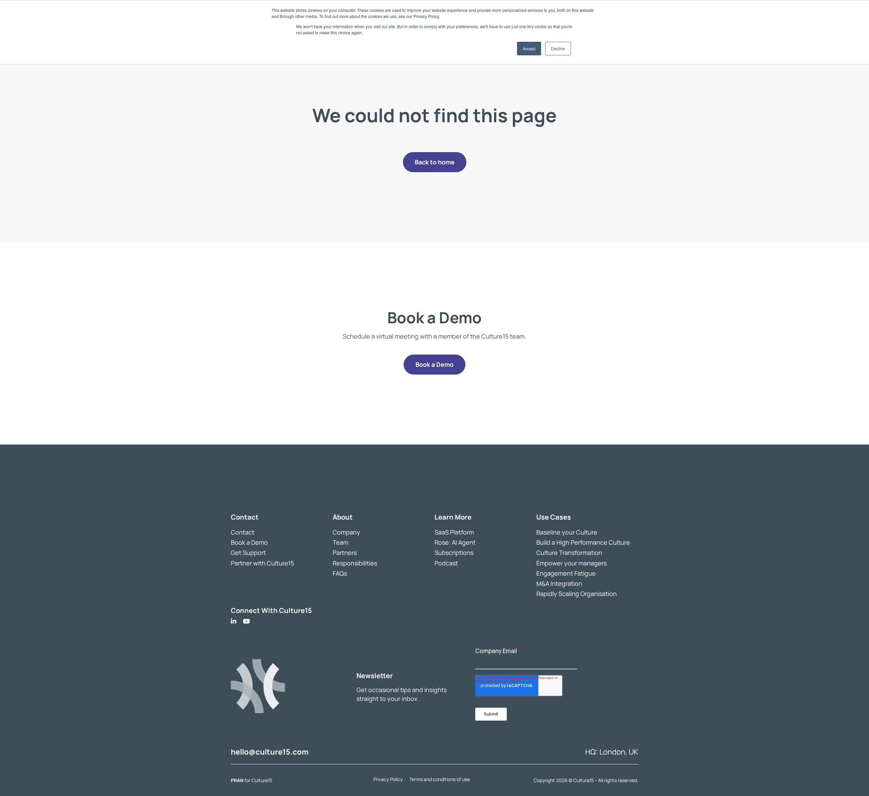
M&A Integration (559, 583)
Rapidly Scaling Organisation (576, 594)
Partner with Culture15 (262, 563)
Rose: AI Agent (455, 542)
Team (340, 542)
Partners (345, 552)
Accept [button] (529, 48)
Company (346, 532)
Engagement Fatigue (566, 573)
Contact (242, 532)
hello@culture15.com (270, 752)
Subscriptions (454, 552)
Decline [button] (558, 48)
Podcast (446, 563)
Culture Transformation (569, 552)
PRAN (237, 780)
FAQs (340, 573)
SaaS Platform (454, 532)
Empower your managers (571, 563)
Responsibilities (355, 563)
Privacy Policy (388, 779)
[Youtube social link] (246, 621)
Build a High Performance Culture (583, 542)
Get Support (248, 552)
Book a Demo (249, 542)
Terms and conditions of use (439, 779)
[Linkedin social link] (233, 621)
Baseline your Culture (566, 532)
